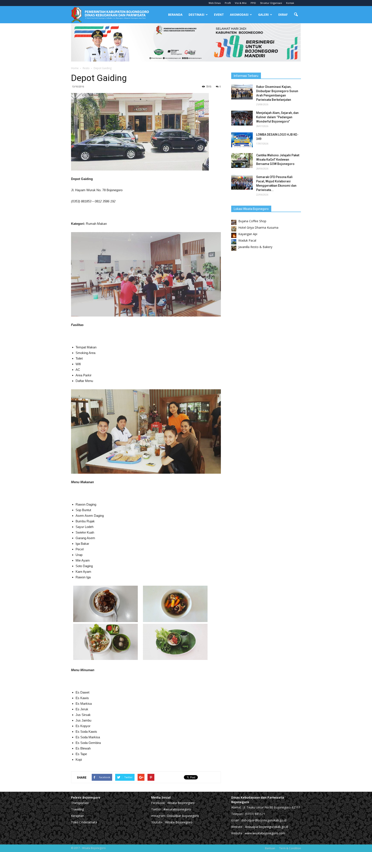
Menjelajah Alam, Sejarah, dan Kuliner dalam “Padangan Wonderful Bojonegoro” (277, 117)
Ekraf (283, 14)
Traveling (77, 809)
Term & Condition (290, 848)
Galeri (263, 14)
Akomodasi (239, 14)
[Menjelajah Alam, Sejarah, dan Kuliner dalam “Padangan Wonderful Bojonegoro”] (242, 118)
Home (75, 68)
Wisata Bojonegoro (180, 803)
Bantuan (270, 848)
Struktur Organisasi (271, 3)
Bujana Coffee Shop (252, 221)
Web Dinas (215, 3)
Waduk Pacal (247, 240)
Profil (228, 3)
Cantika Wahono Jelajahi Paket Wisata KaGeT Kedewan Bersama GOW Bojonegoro (277, 160)
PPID (253, 3)
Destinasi (196, 14)
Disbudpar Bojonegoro (183, 816)
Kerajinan (77, 816)
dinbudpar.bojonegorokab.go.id (266, 827)
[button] (296, 14)
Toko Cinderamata (84, 822)
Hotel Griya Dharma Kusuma (258, 227)
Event (219, 14)
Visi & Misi (240, 3)
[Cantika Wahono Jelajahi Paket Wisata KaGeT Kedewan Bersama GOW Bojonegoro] (242, 160)
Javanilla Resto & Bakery (255, 247)
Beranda (175, 14)
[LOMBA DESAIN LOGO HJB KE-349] (242, 139)
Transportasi (80, 803)
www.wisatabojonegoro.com (265, 833)
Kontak (290, 3)
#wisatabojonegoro (177, 809)
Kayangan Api (247, 234)
